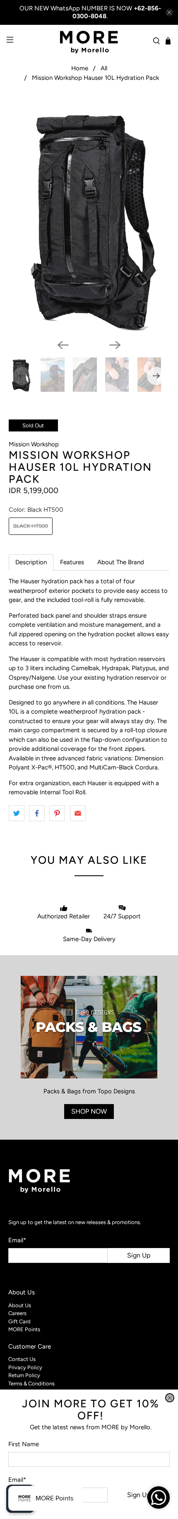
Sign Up (138, 1495)
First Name (23, 1444)
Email (17, 1479)
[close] (170, 1398)
